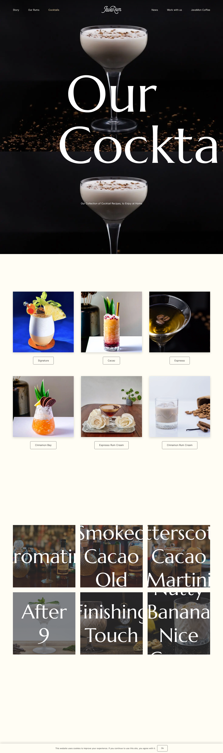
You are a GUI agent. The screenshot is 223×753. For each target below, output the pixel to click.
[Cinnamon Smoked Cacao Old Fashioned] (111, 556)
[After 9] (44, 623)
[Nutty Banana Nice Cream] (179, 623)
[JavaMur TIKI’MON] (111, 322)
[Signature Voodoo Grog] (43, 322)
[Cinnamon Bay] (43, 406)
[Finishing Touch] (111, 623)
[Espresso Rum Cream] (111, 406)
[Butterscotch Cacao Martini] (179, 556)
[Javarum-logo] (111, 10)
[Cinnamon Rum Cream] (179, 406)
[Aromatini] (44, 556)
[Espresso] (179, 322)
